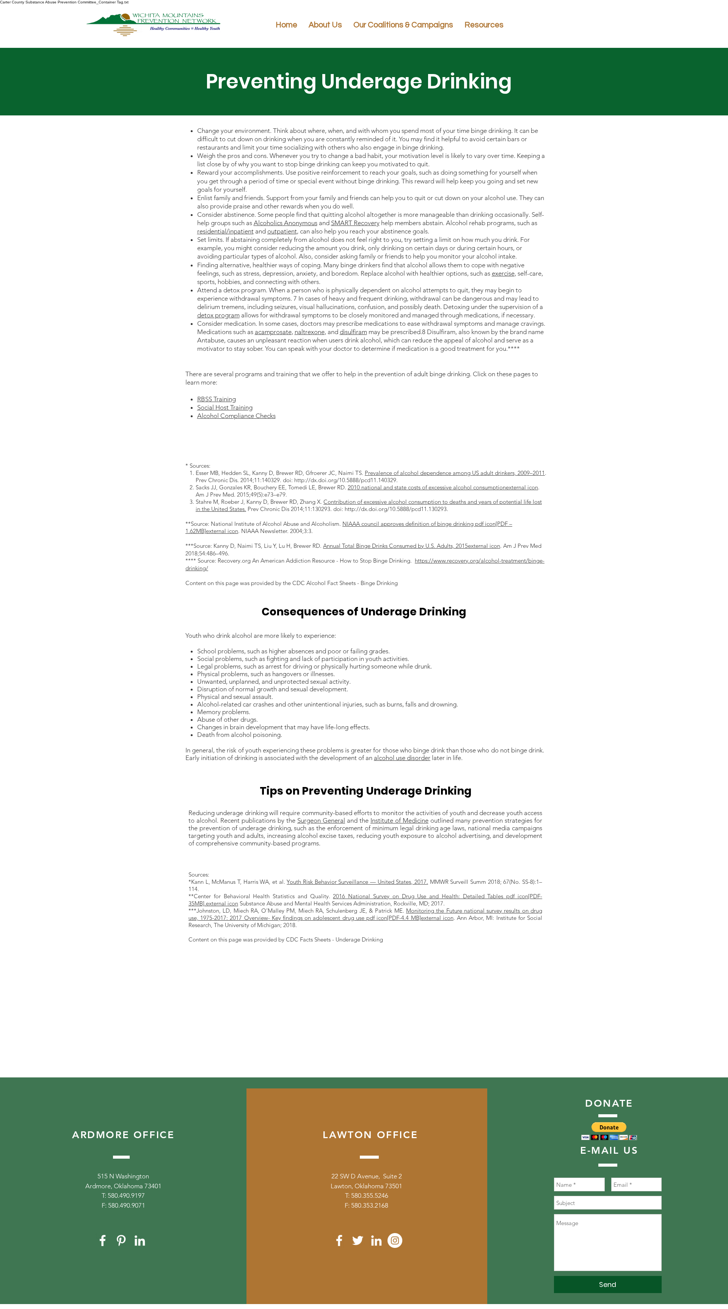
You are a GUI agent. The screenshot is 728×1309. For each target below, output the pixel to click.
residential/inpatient (225, 231)
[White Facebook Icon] (102, 1240)
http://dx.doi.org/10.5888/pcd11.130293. (396, 509)
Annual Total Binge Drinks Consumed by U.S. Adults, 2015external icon (411, 545)
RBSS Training (216, 399)
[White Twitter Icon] (357, 1240)
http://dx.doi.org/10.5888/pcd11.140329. (346, 480)
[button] (609, 1131)
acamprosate (273, 332)
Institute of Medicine (399, 820)
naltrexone (310, 332)
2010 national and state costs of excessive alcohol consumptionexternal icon (443, 487)
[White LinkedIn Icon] (139, 1240)
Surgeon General (321, 820)
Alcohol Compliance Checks (236, 416)
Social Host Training (225, 407)
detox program (218, 315)
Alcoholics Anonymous (285, 223)
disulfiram (353, 332)
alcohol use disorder (402, 758)
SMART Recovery (355, 223)
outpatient (282, 231)
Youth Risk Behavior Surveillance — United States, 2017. (357, 881)
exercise (503, 273)
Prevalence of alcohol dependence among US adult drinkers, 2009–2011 (455, 472)
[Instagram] (395, 1240)
